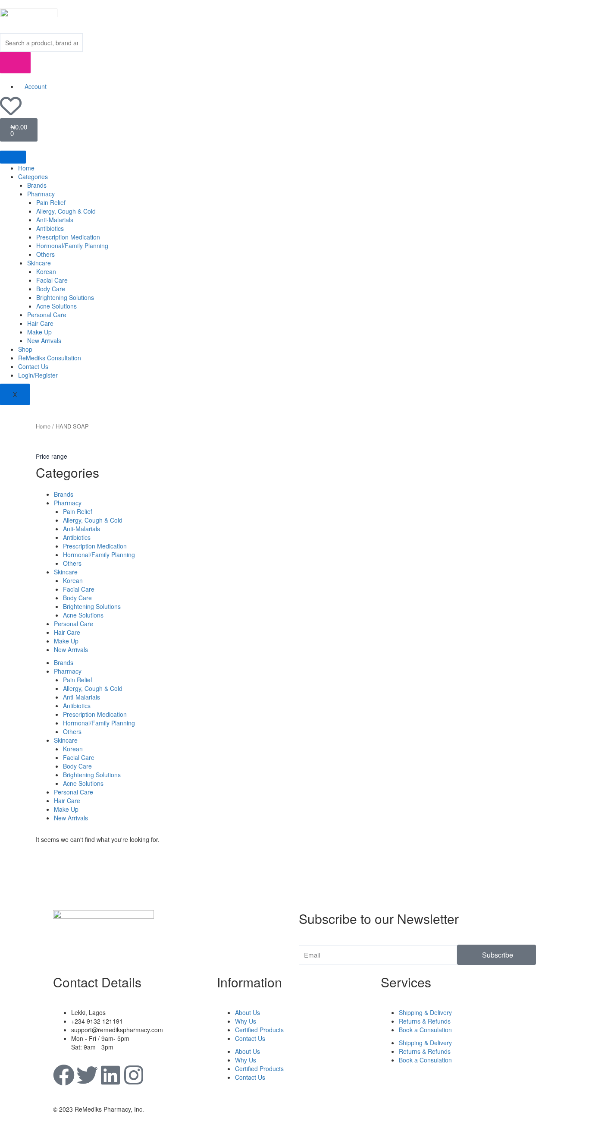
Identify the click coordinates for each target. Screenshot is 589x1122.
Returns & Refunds (425, 1021)
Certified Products (259, 1029)
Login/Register (38, 375)
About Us (247, 1012)
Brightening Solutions (65, 297)
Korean (46, 271)
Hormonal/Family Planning (72, 245)
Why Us (245, 1021)
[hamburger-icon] (13, 157)
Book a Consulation (425, 1029)
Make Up (39, 332)
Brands (37, 185)
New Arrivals (44, 340)
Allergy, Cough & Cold (66, 211)
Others (45, 254)
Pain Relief (51, 202)
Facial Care (52, 280)
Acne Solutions (56, 306)
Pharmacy (41, 193)
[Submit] (15, 62)
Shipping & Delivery (425, 1012)
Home (26, 168)
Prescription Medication (68, 237)
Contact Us (33, 366)
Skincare (39, 262)
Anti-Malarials (54, 219)
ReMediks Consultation (49, 357)
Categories (33, 176)
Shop (25, 349)
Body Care (50, 288)
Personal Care (46, 314)
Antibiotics (50, 228)
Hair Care (40, 323)
